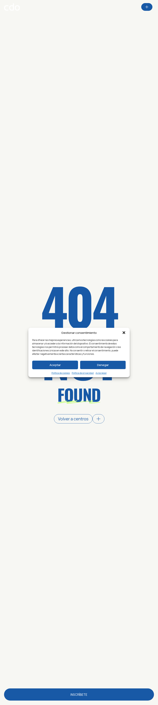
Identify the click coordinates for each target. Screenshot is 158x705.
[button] (124, 333)
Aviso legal (101, 373)
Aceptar (55, 365)
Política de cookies (60, 373)
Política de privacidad (83, 373)
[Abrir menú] (146, 7)
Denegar (103, 365)
